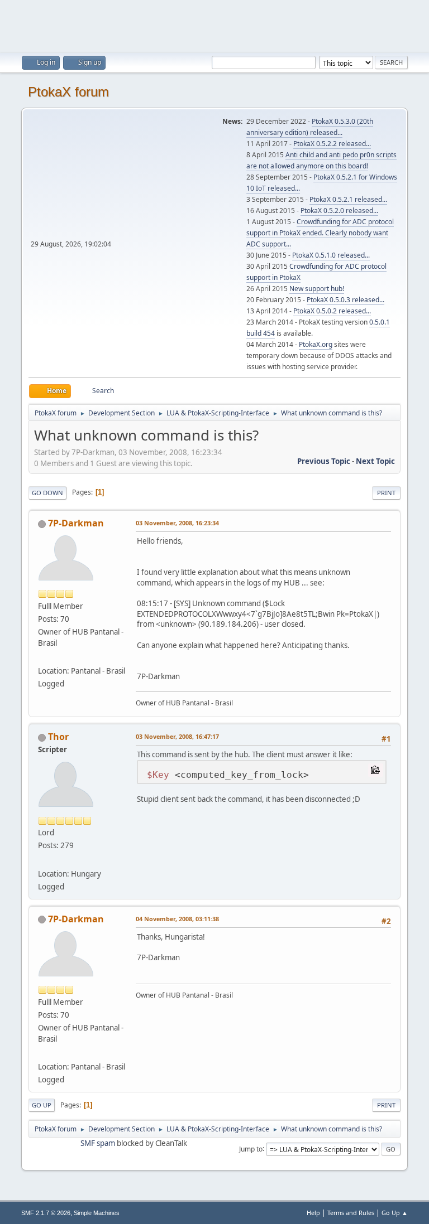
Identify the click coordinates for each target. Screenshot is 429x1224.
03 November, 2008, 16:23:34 (177, 523)
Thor (58, 736)
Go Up (41, 1105)
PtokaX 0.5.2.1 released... (348, 199)
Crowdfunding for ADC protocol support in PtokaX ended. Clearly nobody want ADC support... (320, 233)
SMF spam (97, 1143)
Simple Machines (97, 1213)
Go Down (47, 492)
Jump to (251, 1148)
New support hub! (316, 288)
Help (313, 1212)
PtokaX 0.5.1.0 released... (331, 255)
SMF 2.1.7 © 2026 (45, 1213)
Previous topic (323, 461)
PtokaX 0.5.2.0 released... (339, 210)
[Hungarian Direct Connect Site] (42, 860)
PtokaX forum (68, 91)
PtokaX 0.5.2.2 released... (332, 143)
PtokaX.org (315, 344)
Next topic (375, 461)
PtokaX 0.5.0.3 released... (345, 299)
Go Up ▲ (395, 1212)
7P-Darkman (76, 523)
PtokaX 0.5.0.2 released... (332, 311)
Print (386, 492)
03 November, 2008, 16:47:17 (177, 736)
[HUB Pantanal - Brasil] (42, 657)
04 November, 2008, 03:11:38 (177, 919)
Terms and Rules (350, 1212)
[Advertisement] (214, 25)
